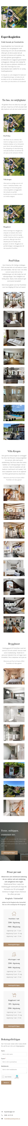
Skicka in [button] (6, 1082)
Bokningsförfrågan (9, 853)
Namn (3, 1051)
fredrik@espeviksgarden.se (12, 1119)
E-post (3, 1058)
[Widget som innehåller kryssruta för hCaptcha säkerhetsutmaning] (10, 1076)
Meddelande (4, 1066)
